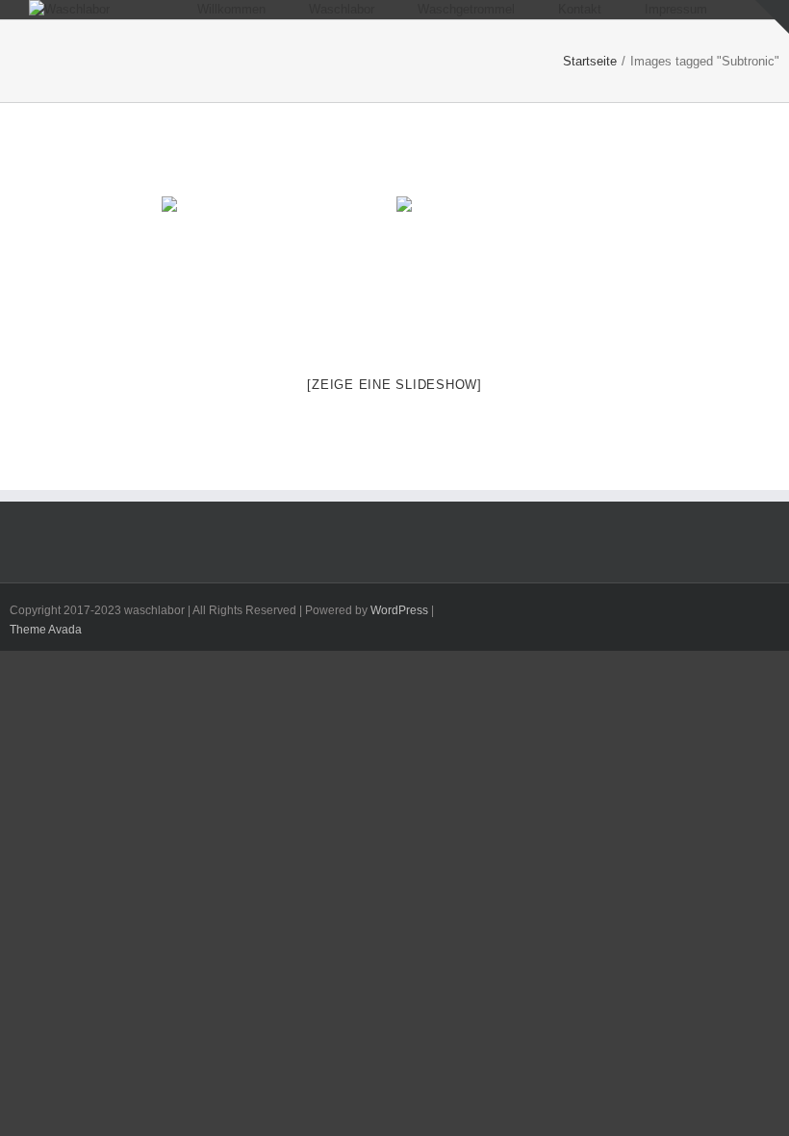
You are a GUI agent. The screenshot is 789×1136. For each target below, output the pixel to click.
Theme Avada (46, 629)
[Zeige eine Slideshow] (394, 384)
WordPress (399, 610)
